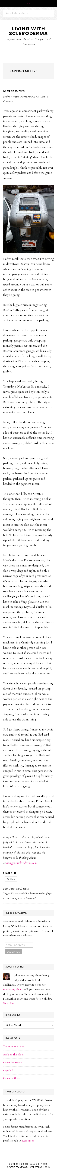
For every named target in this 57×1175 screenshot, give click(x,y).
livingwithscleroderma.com (21, 863)
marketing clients (13, 989)
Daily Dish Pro (37, 1164)
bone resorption (37, 893)
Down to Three (11, 1078)
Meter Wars (14, 91)
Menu (28, 3)
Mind (18, 888)
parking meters (17, 898)
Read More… (10, 1003)
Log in (47, 1167)
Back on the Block (13, 1054)
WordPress (36, 1167)
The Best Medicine (13, 1046)
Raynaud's (31, 898)
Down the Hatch (12, 1062)
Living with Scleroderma (28, 31)
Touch (26, 888)
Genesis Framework (17, 1167)
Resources (28, 1140)
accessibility (23, 893)
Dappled (8, 1070)
